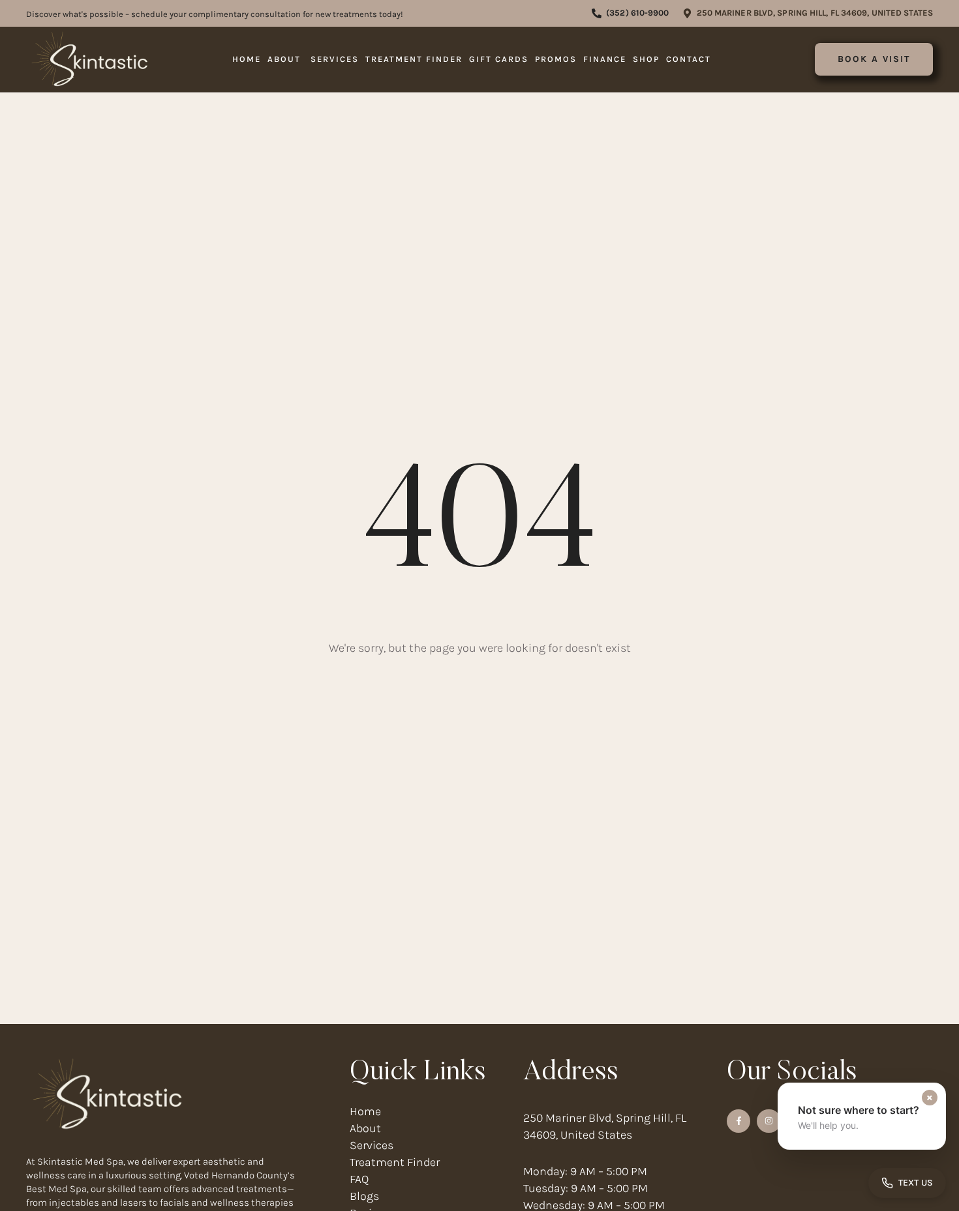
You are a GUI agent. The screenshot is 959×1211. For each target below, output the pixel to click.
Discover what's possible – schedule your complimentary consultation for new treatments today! (214, 14)
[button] (630, 13)
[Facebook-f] (738, 1121)
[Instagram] (768, 1121)
